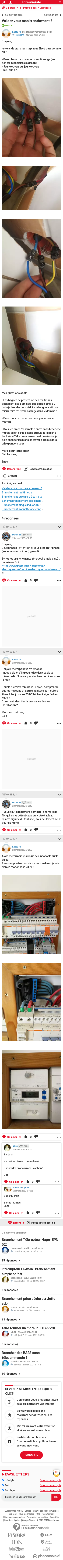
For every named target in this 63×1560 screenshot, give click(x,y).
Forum (11, 7)
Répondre (18, 1222)
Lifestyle (9, 1480)
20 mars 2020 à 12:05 (22, 538)
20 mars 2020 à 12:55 (22, 850)
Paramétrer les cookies (37, 1517)
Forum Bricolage (28, 7)
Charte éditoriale (40, 1511)
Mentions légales (12, 1520)
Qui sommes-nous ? (14, 1511)
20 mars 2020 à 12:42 (22, 805)
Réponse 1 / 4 (9, 527)
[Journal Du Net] (16, 1542)
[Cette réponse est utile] (25, 580)
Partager (12, 476)
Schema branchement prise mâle (21, 500)
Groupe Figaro (28, 1520)
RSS (38, 1514)
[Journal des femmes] (16, 1535)
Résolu (8, 25)
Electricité (45, 7)
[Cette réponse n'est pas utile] (36, 580)
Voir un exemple (50, 1480)
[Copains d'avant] (16, 1549)
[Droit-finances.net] (46, 1542)
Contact (13, 1514)
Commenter (14, 580)
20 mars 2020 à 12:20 (22, 662)
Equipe (28, 1511)
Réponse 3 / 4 (9, 794)
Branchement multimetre (17, 492)
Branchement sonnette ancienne (21, 509)
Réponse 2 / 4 (9, 651)
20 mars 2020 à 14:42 (22, 1149)
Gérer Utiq (54, 1517)
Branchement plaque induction (20, 505)
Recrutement (48, 1514)
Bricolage (9, 1490)
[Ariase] (16, 1556)
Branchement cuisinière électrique (22, 496)
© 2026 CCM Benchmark (48, 1520)
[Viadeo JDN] (46, 1549)
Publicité (54, 1511)
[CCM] (46, 1535)
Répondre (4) (14, 469)
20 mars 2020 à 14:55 (35, 35)
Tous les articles (26, 1514)
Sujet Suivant (51, 14)
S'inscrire (31, 1454)
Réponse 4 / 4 (9, 838)
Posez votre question (40, 469)
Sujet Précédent (14, 14)
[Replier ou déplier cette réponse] (59, 527)
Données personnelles (14, 1517)
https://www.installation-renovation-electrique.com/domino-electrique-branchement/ (31, 567)
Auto (7, 1485)
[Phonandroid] (46, 1556)
